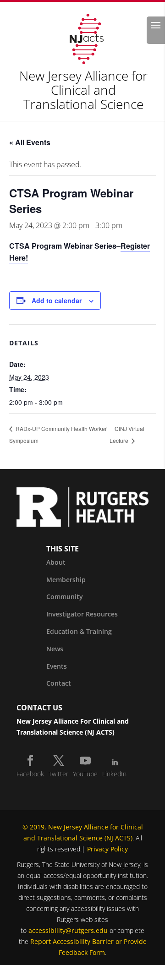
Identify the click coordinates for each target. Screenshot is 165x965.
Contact (58, 683)
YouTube (85, 773)
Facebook (30, 773)
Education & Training (79, 631)
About (56, 562)
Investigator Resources (82, 614)
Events (56, 666)
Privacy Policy (107, 849)
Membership (66, 579)
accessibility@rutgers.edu (68, 930)
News (54, 648)
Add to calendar (57, 300)
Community (64, 596)
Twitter (58, 773)
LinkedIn (114, 773)
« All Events (29, 142)
